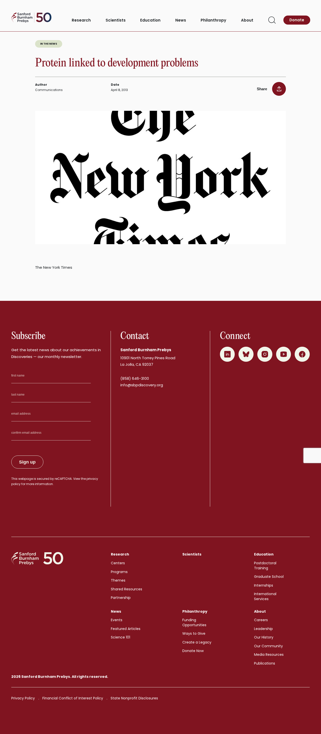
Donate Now (193, 650)
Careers (261, 619)
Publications (264, 663)
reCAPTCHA (63, 479)
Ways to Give (193, 633)
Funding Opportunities (194, 622)
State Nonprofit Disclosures (134, 698)
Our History (263, 637)
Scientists (116, 20)
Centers (118, 563)
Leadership (263, 628)
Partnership (121, 597)
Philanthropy (213, 20)
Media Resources (269, 654)
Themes (118, 580)
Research (81, 20)
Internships (263, 585)
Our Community (268, 646)
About (247, 20)
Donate (296, 20)
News (180, 20)
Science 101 (120, 637)
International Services (265, 596)
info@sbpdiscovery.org (141, 385)
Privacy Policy (23, 698)
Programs (119, 571)
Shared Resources (126, 589)
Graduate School (269, 576)
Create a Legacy (196, 642)
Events (116, 619)
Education (150, 20)
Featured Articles (125, 628)
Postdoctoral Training (265, 566)
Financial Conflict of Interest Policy (72, 698)
